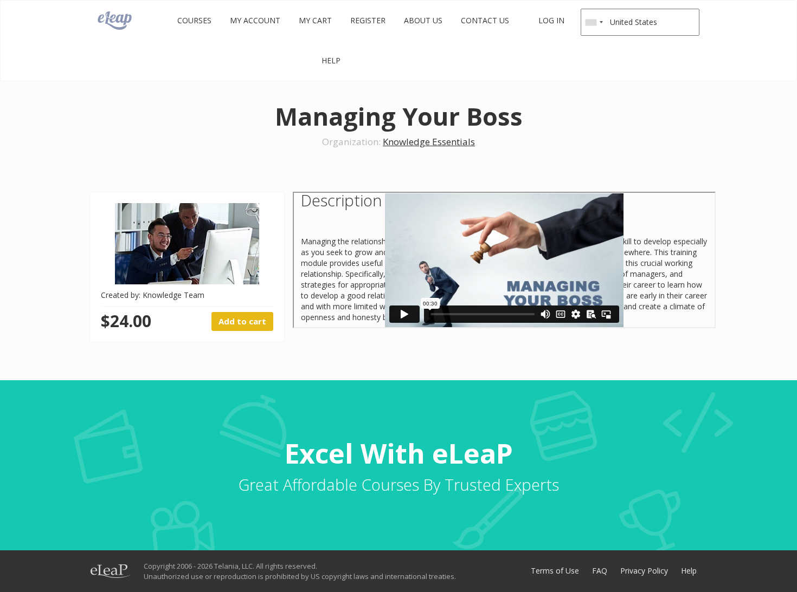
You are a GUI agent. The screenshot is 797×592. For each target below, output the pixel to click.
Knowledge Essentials (429, 141)
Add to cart (242, 321)
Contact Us (485, 20)
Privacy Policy (644, 570)
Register (367, 20)
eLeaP (114, 20)
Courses (194, 20)
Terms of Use (555, 570)
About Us (423, 20)
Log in (551, 20)
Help (331, 60)
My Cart (315, 20)
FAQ (599, 570)
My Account (255, 20)
